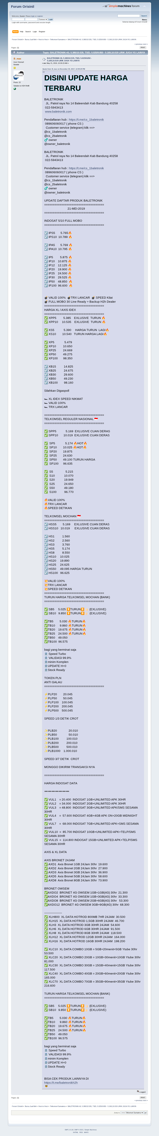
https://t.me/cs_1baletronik (86, 119)
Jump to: (117, 1113)
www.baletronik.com (58, 111)
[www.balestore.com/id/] (15, 89)
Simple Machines (90, 1130)
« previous (139, 44)
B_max (17, 58)
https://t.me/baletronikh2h (61, 1082)
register (40, 16)
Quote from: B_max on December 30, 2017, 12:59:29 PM (64, 69)
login (33, 16)
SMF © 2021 (79, 1130)
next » (145, 44)
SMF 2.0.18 (69, 1130)
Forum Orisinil (22, 7)
